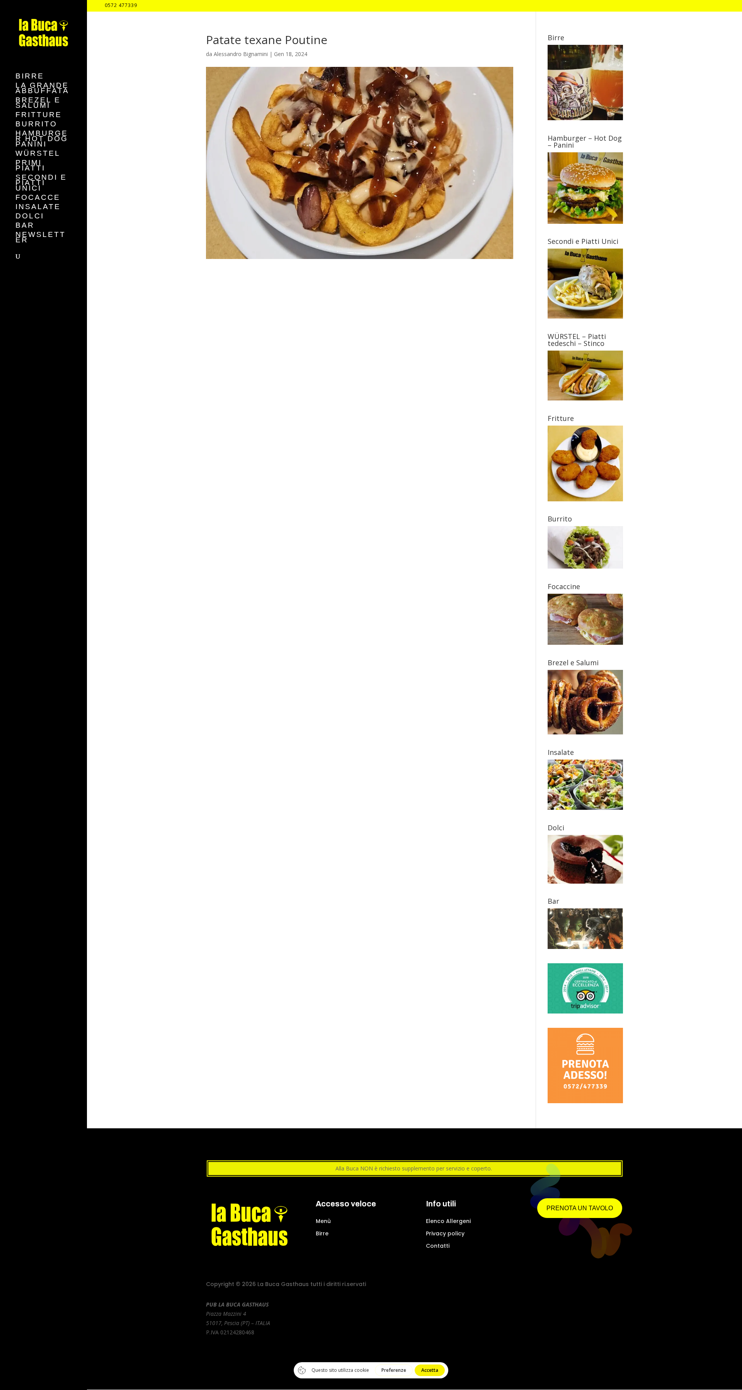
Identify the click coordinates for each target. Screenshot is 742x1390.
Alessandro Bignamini (241, 54)
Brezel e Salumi (38, 103)
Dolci (29, 216)
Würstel (37, 154)
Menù (323, 1221)
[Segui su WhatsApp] (617, 1285)
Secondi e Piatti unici (41, 183)
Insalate (38, 207)
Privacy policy (445, 1233)
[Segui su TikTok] (603, 1285)
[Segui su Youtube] (589, 1285)
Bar (24, 226)
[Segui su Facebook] (561, 1285)
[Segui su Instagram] (575, 1285)
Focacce (37, 198)
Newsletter (40, 238)
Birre (29, 76)
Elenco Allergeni (448, 1221)
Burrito (36, 124)
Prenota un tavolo (579, 1208)
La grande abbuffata (42, 89)
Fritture (38, 115)
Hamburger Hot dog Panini (41, 139)
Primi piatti (30, 166)
